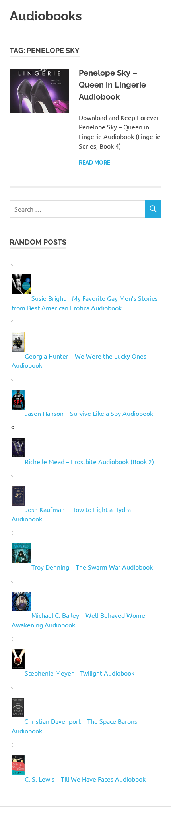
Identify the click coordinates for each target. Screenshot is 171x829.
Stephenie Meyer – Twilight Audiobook (79, 673)
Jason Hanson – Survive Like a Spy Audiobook (89, 413)
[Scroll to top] (157, 815)
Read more (94, 162)
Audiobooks (46, 15)
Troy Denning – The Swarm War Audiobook (92, 567)
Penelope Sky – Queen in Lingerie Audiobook (112, 85)
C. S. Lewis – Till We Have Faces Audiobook (85, 778)
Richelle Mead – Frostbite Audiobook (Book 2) (89, 461)
